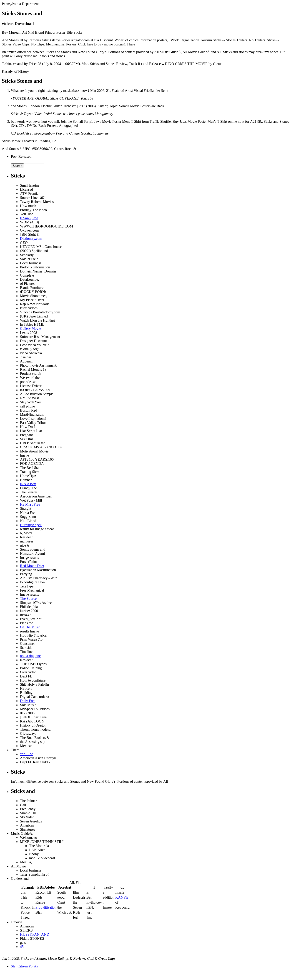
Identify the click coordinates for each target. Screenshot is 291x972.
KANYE (121, 897)
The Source (28, 598)
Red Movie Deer (32, 566)
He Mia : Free (30, 504)
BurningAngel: (31, 525)
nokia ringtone (30, 656)
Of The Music (30, 627)
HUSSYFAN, (34, 934)
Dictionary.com (31, 238)
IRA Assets (28, 484)
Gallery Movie (30, 328)
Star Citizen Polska (24, 966)
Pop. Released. (21, 156)
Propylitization (45, 907)
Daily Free (27, 701)
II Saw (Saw (29, 218)
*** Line (26, 754)
